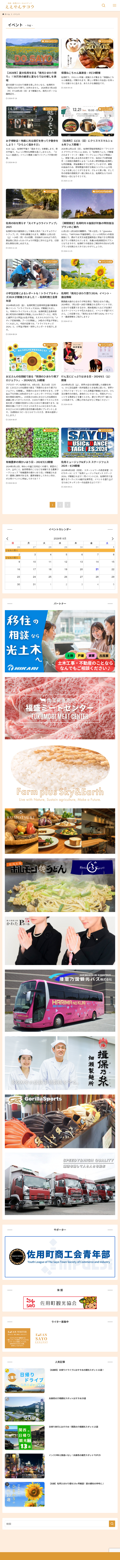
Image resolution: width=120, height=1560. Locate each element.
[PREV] (8, 538)
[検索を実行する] (112, 1523)
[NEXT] (112, 538)
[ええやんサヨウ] (19, 5)
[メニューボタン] (114, 5)
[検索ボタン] (103, 5)
